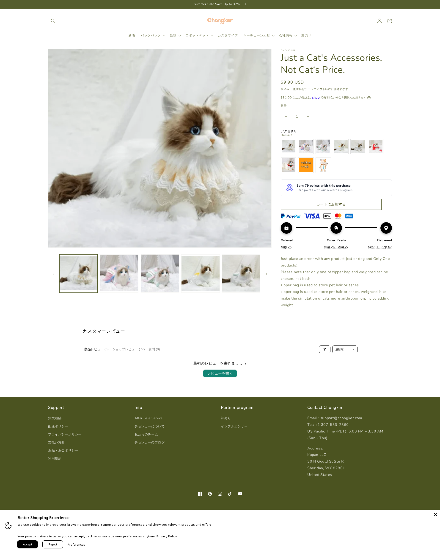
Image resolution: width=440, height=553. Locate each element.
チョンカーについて (150, 426)
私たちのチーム (146, 434)
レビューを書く (220, 373)
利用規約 (54, 458)
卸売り (226, 418)
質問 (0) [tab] (154, 349)
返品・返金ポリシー (63, 450)
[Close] (435, 514)
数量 (284, 106)
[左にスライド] (53, 273)
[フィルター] (324, 349)
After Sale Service (148, 418)
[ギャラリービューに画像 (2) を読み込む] (119, 273)
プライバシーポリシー (65, 434)
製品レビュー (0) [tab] (96, 349)
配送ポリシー (58, 426)
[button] (53, 21)
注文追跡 (54, 418)
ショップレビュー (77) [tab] (128, 349)
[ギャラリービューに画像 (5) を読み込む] (241, 273)
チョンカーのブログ (150, 442)
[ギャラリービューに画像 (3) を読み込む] (160, 273)
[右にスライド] (266, 273)
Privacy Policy (167, 536)
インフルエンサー (234, 426)
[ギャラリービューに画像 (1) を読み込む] (78, 273)
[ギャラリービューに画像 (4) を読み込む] (200, 273)
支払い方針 (56, 442)
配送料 (297, 89)
